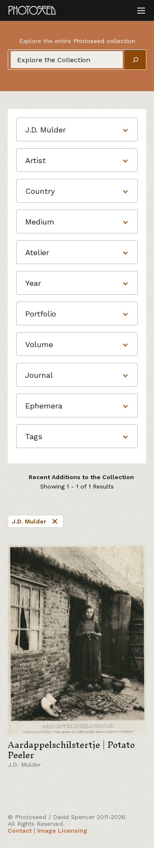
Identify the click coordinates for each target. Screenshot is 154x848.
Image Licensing (62, 830)
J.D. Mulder (29, 521)
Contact (20, 830)
